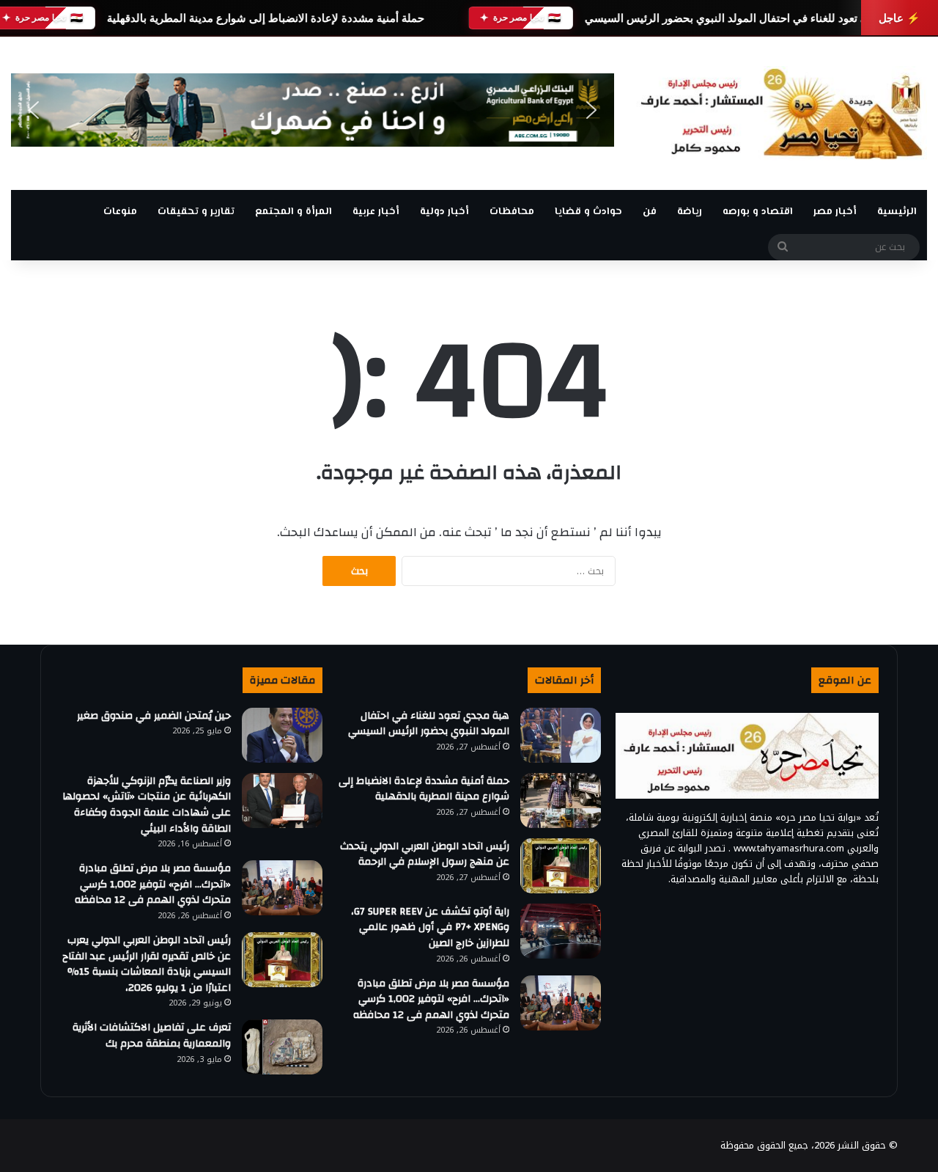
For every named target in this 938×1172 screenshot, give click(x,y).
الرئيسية (897, 212)
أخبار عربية (375, 212)
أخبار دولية (444, 212)
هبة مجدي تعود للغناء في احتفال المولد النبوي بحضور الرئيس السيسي (745, 18)
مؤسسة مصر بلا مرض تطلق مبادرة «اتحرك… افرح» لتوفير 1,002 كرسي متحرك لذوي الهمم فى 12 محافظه (431, 999)
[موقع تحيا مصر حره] (781, 113)
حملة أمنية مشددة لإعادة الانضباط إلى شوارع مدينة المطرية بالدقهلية (265, 18)
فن (650, 212)
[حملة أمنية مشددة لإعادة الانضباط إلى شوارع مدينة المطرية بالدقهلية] (560, 800)
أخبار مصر (835, 212)
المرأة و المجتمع (293, 212)
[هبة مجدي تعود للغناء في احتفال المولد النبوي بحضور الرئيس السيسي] (560, 735)
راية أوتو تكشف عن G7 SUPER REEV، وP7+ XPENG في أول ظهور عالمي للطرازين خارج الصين (430, 927)
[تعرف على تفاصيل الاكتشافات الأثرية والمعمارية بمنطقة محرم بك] (282, 1046)
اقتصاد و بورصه (758, 212)
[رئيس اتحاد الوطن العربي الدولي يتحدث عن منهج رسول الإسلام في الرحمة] (560, 865)
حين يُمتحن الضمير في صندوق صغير (154, 715)
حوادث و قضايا (588, 212)
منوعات (120, 212)
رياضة (689, 212)
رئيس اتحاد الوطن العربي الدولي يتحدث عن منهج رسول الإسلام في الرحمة (424, 854)
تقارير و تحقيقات (196, 212)
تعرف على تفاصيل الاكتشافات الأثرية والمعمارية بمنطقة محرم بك (152, 1035)
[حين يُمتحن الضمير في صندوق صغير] (282, 735)
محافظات (512, 212)
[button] (33, 110)
